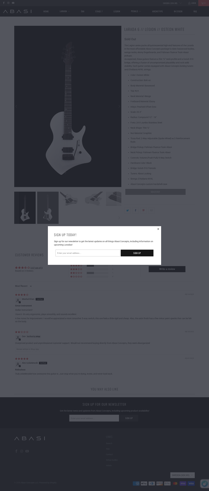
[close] (158, 229)
